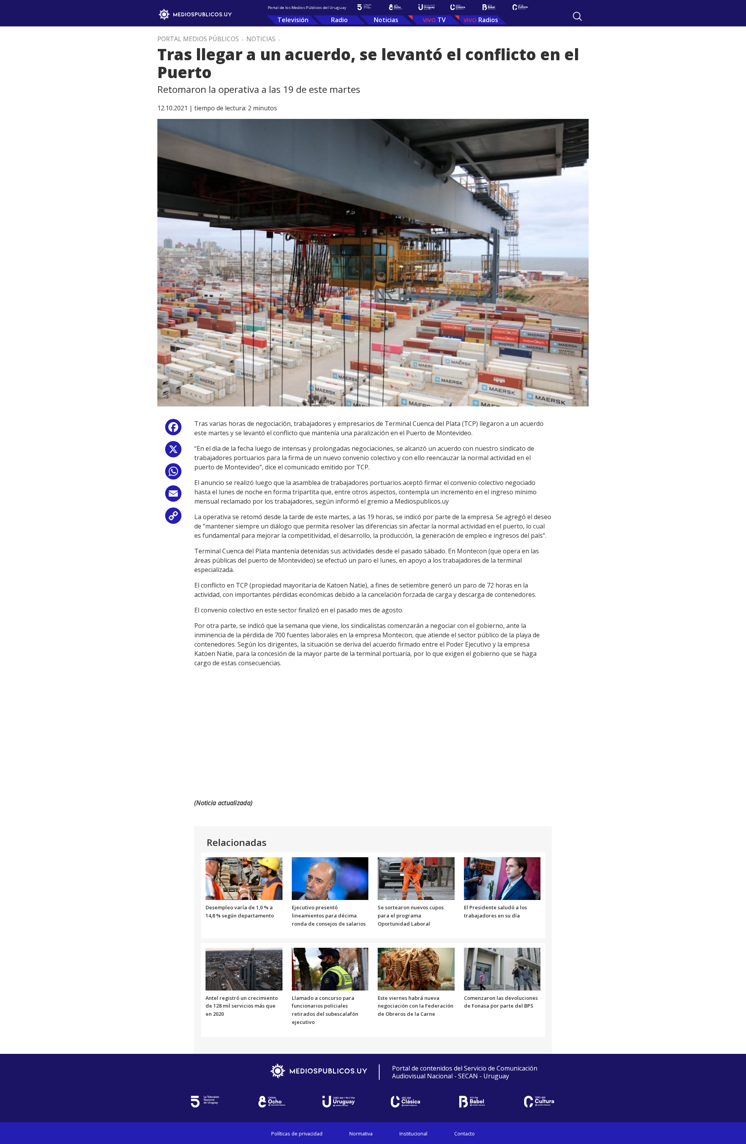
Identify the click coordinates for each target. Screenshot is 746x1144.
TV (441, 20)
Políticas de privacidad (296, 1133)
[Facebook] (173, 430)
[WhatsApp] (173, 474)
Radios (488, 20)
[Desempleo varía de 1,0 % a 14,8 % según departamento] (244, 878)
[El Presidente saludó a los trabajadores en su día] (502, 878)
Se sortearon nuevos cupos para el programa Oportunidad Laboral (411, 915)
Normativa (361, 1133)
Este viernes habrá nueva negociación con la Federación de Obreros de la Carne (415, 1006)
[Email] (173, 496)
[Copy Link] (173, 518)
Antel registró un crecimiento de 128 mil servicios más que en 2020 (242, 1006)
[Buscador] (577, 16)
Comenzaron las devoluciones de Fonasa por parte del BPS (501, 1002)
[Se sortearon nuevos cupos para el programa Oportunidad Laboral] (416, 878)
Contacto (464, 1133)
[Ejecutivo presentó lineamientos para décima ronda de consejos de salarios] (330, 878)
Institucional (413, 1133)
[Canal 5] (364, 7)
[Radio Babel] (488, 7)
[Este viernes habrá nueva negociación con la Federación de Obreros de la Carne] (416, 968)
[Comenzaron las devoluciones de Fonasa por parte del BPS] (502, 968)
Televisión (293, 20)
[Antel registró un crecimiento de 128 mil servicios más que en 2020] (244, 968)
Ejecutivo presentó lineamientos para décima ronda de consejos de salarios (329, 915)
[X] (173, 452)
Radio (339, 20)
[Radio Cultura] (519, 7)
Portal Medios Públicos (198, 39)
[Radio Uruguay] (426, 7)
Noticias (386, 20)
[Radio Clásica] (457, 7)
